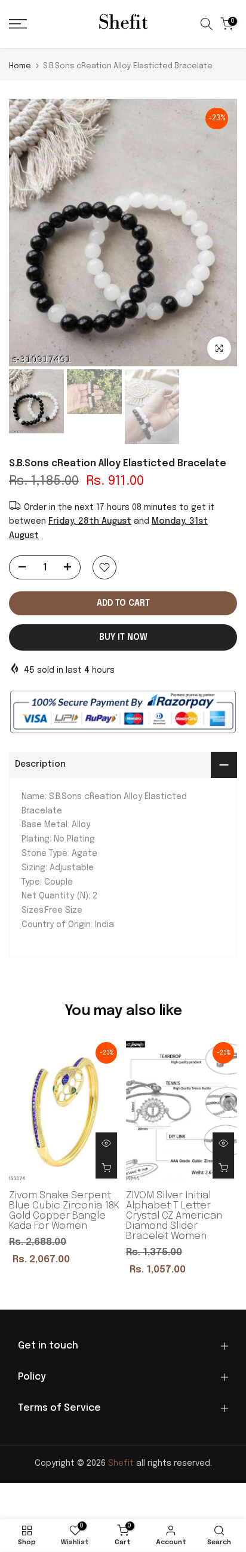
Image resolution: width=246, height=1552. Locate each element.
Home (20, 66)
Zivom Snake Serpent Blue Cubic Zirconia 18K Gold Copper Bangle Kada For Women (64, 1210)
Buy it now (123, 637)
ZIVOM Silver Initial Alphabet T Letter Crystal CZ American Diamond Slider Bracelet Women (174, 1215)
